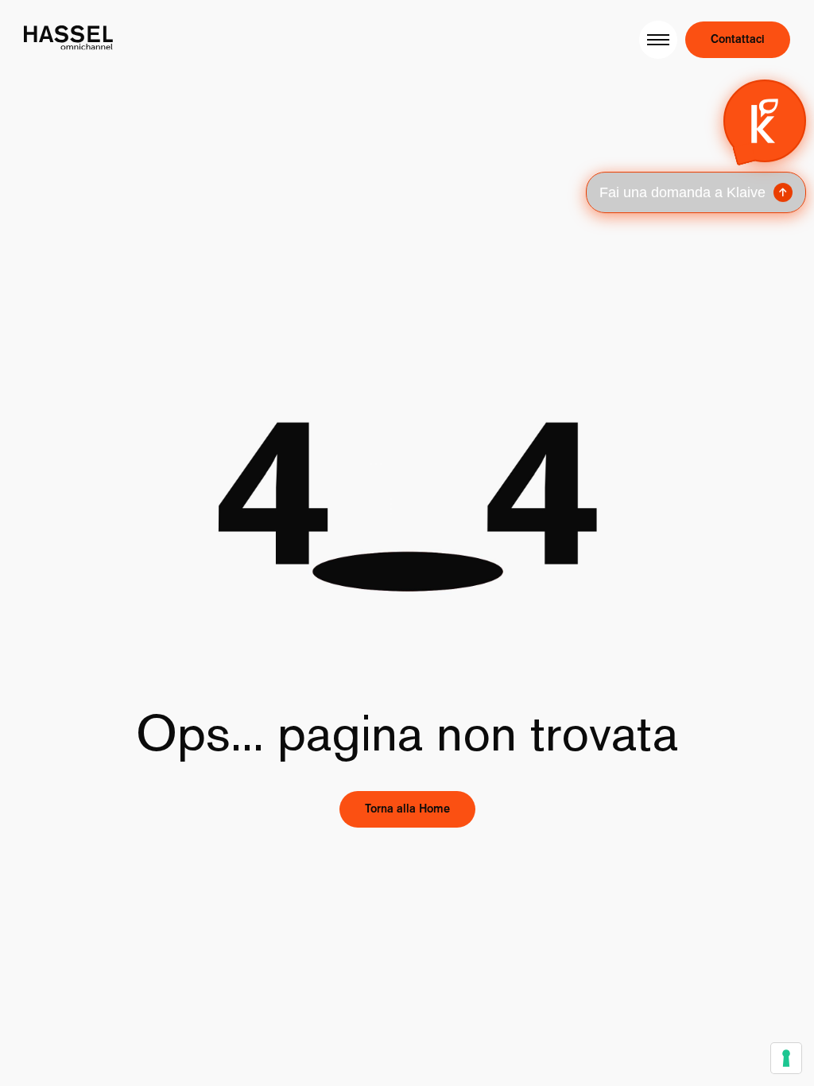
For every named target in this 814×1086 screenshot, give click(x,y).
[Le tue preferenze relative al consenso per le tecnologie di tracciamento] (786, 1058)
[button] (695, 146)
